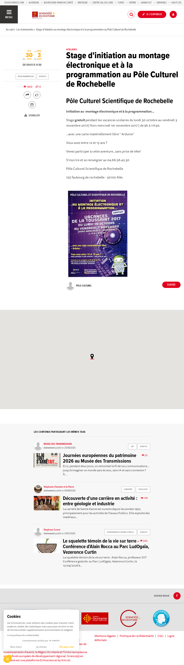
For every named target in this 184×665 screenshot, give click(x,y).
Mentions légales (105, 635)
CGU (161, 635)
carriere (128, 489)
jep (132, 446)
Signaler (34, 115)
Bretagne (83, 2)
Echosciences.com (14, 2)
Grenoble (162, 2)
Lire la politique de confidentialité (23, 635)
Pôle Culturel (84, 285)
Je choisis (41, 647)
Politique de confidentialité (137, 635)
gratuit (42, 76)
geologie (143, 489)
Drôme (132, 2)
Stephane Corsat (52, 529)
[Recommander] (36, 94)
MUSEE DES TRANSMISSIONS (58, 444)
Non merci (16, 647)
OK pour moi (66, 647)
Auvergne (34, 2)
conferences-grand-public (120, 532)
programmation (26, 76)
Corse (121, 2)
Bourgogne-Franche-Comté (58, 2)
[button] (7, 659)
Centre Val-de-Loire (102, 2)
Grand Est (146, 2)
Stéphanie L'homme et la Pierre (59, 487)
